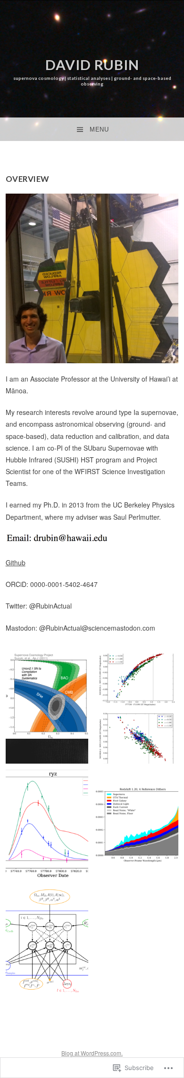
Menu (99, 129)
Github (15, 562)
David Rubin (92, 64)
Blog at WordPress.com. (92, 1053)
